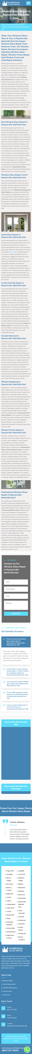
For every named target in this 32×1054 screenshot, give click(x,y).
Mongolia (21, 891)
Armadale (9, 874)
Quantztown (22, 898)
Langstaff (21, 871)
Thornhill (21, 917)
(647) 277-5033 (12, 1009)
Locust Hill (21, 874)
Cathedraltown (11, 904)
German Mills (10, 928)
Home (3, 25)
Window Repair (8, 980)
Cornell (8, 911)
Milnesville (21, 887)
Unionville (21, 924)
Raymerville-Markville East (15, 25)
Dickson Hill (10, 915)
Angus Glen (10, 871)
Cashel (8, 901)
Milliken (20, 884)
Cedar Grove (10, 908)
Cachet (8, 897)
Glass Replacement (9, 984)
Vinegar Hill (22, 933)
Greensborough (11, 932)
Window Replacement (10, 987)
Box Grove (9, 884)
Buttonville (9, 894)
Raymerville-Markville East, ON (17, 1026)
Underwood (22, 920)
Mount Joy (21, 894)
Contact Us (6, 995)
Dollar (8, 918)
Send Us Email (12, 1018)
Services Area (7, 991)
